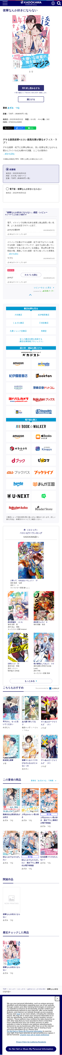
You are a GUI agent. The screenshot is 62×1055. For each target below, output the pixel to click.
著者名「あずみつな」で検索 (42, 781)
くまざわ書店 (18, 323)
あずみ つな (13, 108)
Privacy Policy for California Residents (31, 1042)
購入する (31, 99)
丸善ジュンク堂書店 (18, 331)
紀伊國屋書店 (43, 315)
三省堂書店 (43, 323)
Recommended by (42, 688)
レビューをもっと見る (42, 288)
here (18, 1014)
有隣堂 (44, 331)
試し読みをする (33, 88)
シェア (20, 128)
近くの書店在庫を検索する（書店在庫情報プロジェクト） (31, 340)
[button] (51, 79)
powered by (38, 291)
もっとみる (30, 681)
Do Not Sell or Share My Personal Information (25, 1031)
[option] (12, 904)
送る (31, 128)
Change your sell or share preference (34, 1035)
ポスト (9, 128)
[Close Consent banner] (57, 998)
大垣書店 (18, 315)
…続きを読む (9, 154)
